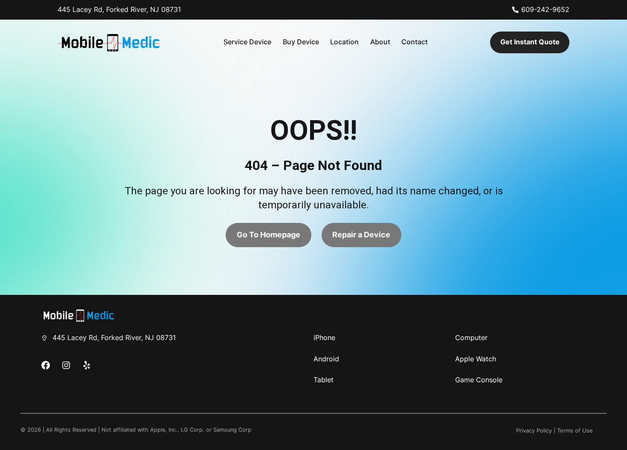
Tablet (324, 379)
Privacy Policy (534, 430)
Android (326, 359)
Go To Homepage (268, 234)
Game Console (478, 379)
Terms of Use (575, 430)
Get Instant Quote (530, 42)
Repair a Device (361, 234)
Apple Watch (475, 359)
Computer (471, 337)
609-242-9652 (545, 9)
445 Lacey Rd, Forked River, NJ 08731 (119, 9)
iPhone (324, 337)
